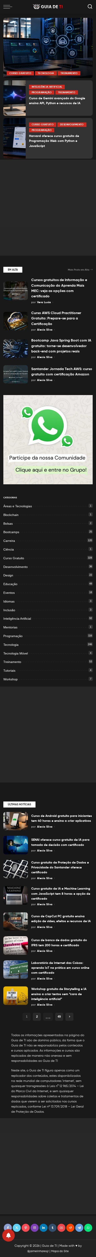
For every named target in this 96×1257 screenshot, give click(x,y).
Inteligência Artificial (47, 86)
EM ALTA (13, 269)
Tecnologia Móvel (15, 653)
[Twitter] (17, 1228)
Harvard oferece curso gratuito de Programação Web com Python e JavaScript (54, 141)
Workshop (10, 679)
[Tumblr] (52, 1228)
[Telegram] (79, 1228)
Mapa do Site (60, 1251)
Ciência (8, 549)
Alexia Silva (44, 329)
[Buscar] (90, 6)
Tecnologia (46, 73)
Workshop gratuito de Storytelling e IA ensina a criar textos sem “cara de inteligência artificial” (58, 994)
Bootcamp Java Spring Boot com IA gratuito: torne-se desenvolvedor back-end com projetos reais (61, 345)
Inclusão (9, 610)
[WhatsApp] (88, 1228)
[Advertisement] (48, 208)
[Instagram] (35, 1228)
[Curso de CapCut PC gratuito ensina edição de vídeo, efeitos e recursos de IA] (15, 921)
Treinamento (69, 73)
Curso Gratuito (20, 73)
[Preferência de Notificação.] (8, 1235)
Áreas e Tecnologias (17, 506)
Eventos (9, 592)
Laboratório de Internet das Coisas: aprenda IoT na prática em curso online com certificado (60, 968)
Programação (42, 92)
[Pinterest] (26, 1228)
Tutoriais (9, 670)
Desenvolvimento (71, 124)
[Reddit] (70, 1228)
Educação (10, 584)
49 (59, 1016)
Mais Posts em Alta (78, 269)
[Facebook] (8, 1228)
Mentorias (10, 627)
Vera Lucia (44, 302)
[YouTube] (61, 1228)
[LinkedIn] (44, 1228)
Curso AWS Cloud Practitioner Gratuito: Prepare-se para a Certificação (56, 318)
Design (8, 575)
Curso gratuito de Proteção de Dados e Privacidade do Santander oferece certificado (60, 867)
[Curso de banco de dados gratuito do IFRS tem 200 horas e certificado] (15, 945)
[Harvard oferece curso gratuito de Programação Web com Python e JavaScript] (14, 138)
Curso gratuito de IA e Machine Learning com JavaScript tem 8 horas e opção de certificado (60, 893)
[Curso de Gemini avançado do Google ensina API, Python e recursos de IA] (14, 98)
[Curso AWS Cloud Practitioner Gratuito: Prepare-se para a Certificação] (15, 321)
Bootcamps (11, 532)
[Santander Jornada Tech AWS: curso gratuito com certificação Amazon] (15, 374)
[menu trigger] (9, 6)
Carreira (9, 541)
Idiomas (9, 601)
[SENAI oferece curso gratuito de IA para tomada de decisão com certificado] (15, 845)
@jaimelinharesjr (38, 1251)
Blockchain (11, 515)
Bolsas (8, 523)
